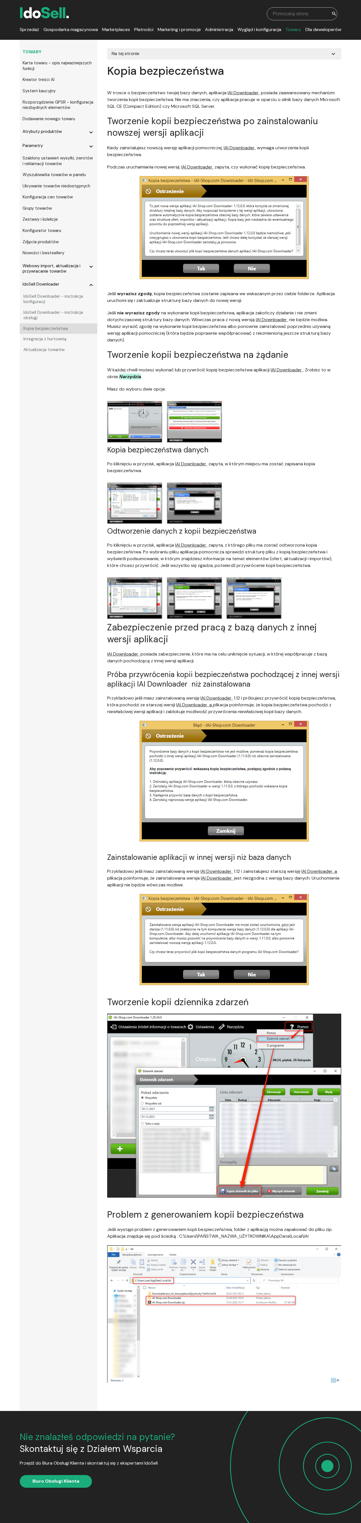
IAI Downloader (243, 93)
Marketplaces (116, 29)
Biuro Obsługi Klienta (55, 1481)
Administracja (219, 29)
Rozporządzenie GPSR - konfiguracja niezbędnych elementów (58, 105)
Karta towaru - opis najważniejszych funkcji (57, 65)
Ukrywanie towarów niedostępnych (56, 186)
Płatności (143, 29)
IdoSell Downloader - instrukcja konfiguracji (53, 299)
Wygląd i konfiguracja (259, 29)
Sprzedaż (29, 29)
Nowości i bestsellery (43, 253)
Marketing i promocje (179, 29)
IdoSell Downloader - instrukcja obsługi (53, 315)
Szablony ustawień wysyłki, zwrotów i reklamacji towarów (58, 160)
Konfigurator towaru (42, 230)
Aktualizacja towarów (44, 349)
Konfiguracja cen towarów (48, 197)
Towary (293, 29)
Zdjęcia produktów (41, 242)
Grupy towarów (37, 208)
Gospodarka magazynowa (70, 29)
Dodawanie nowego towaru (49, 119)
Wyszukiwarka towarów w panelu (54, 174)
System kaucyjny (39, 91)
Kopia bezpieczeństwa (45, 328)
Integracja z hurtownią (44, 339)
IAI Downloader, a (194, 705)
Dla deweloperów (323, 29)
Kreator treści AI (38, 79)
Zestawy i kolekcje (40, 219)
